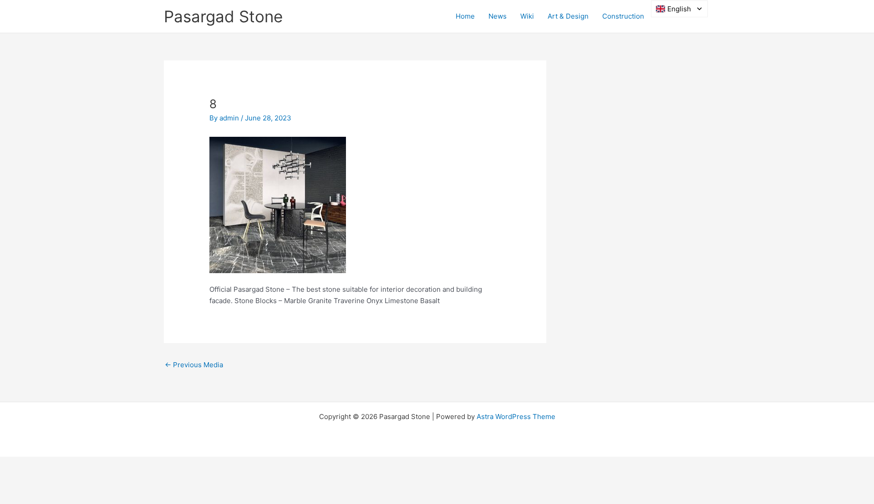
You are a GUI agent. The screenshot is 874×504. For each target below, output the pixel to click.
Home (465, 16)
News (497, 16)
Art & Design (568, 16)
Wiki (527, 16)
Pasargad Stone (223, 16)
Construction (623, 16)
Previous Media (194, 364)
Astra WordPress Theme (516, 416)
